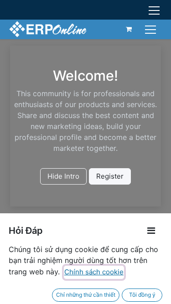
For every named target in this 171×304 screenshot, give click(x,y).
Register (110, 176)
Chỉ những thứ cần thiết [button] (85, 294)
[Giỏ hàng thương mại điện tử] (129, 29)
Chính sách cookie (94, 272)
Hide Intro (63, 176)
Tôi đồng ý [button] (142, 294)
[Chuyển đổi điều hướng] (151, 29)
